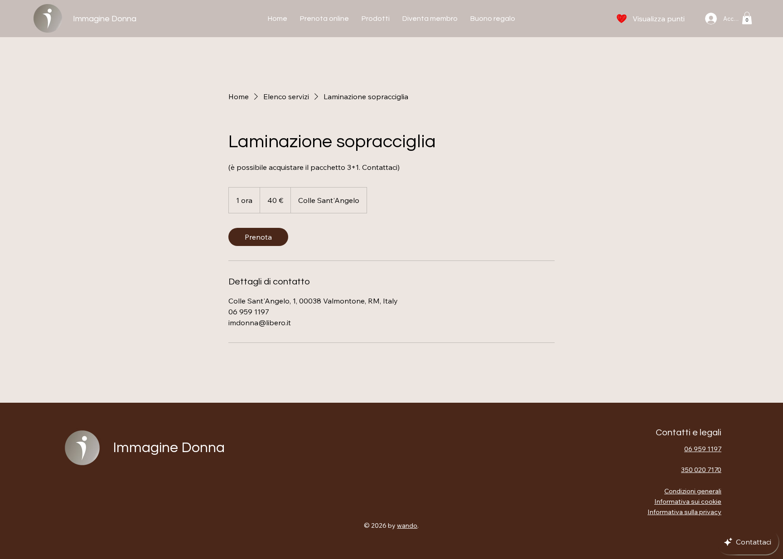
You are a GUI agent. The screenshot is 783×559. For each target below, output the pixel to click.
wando (407, 525)
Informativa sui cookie (687, 501)
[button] (747, 18)
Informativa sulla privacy (684, 511)
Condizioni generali (692, 491)
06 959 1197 (702, 448)
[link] (258, 237)
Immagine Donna (104, 18)
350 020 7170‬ (701, 469)
